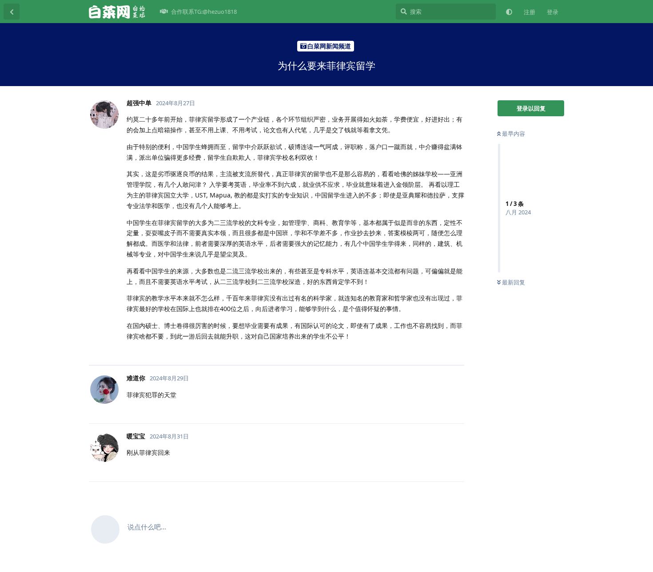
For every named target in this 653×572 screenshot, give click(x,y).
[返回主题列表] (12, 12)
